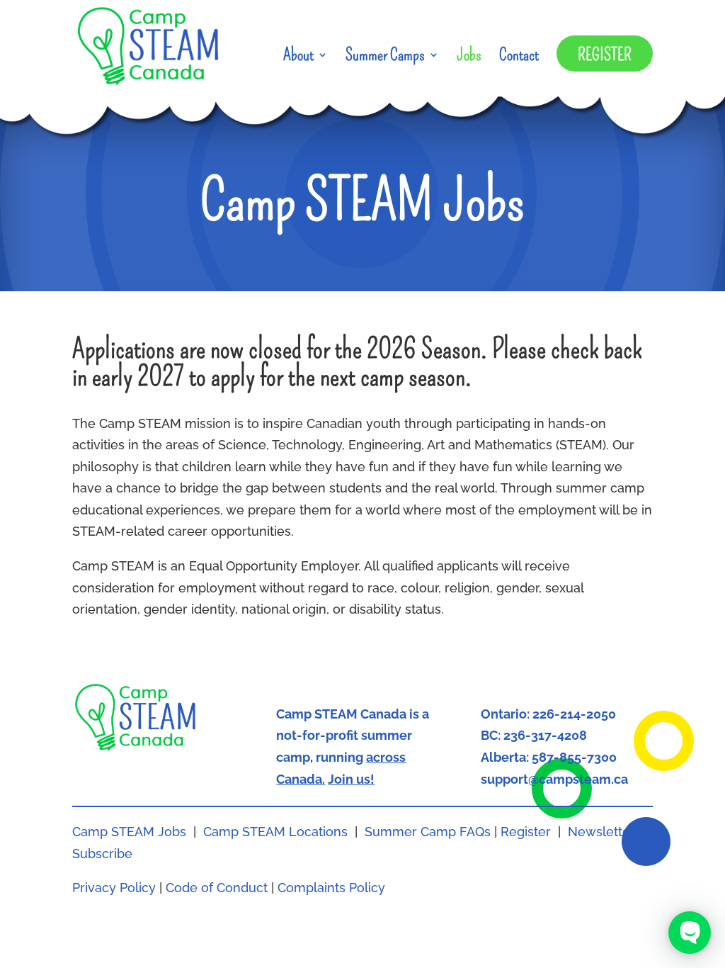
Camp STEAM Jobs (129, 831)
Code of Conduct (217, 887)
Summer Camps (385, 57)
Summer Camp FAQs (428, 831)
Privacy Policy (114, 887)
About (298, 57)
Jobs (469, 57)
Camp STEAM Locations (275, 831)
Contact (519, 57)
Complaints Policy (331, 887)
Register (605, 54)
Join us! (351, 779)
